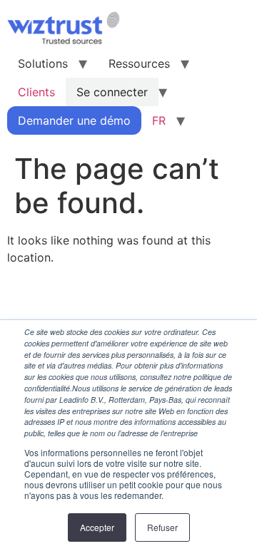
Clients (36, 92)
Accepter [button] (97, 527)
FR (159, 120)
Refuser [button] (162, 527)
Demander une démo (74, 120)
